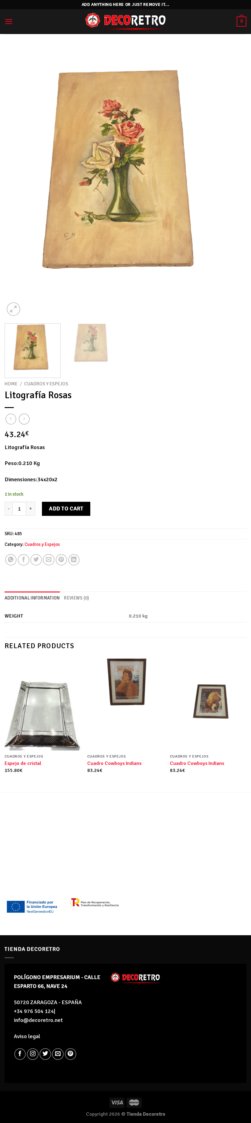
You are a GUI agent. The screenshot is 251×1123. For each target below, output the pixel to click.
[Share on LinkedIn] (74, 560)
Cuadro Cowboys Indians (114, 763)
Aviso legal (27, 1036)
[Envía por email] (48, 560)
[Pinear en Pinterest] (61, 560)
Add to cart (66, 508)
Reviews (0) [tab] (76, 598)
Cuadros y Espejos (46, 384)
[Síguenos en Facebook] (20, 1054)
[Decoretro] (125, 21)
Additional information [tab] (32, 598)
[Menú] (9, 21)
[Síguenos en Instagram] (33, 1054)
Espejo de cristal (23, 763)
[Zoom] (13, 309)
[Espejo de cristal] (43, 705)
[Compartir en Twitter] (36, 560)
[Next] (233, 182)
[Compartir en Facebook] (23, 560)
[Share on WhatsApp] (11, 560)
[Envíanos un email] (58, 1054)
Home (11, 384)
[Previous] (17, 182)
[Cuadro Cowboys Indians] (125, 705)
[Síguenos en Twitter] (45, 1054)
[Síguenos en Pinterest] (71, 1054)
